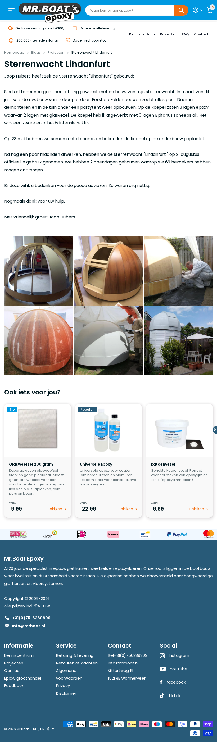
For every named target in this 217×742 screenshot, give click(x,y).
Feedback (14, 685)
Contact (201, 34)
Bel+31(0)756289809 (127, 655)
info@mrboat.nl (123, 663)
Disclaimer (66, 693)
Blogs (36, 52)
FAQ (185, 34)
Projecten (168, 34)
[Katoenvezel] (179, 429)
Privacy (63, 685)
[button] (215, 428)
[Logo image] (18, 534)
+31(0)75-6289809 (31, 618)
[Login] (197, 10)
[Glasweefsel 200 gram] (37, 429)
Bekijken (55, 509)
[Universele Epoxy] (108, 429)
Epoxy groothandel (22, 678)
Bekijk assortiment (11, 10)
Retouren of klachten (77, 663)
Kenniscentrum (142, 34)
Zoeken (181, 10)
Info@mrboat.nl (28, 626)
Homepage (14, 52)
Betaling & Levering (74, 655)
